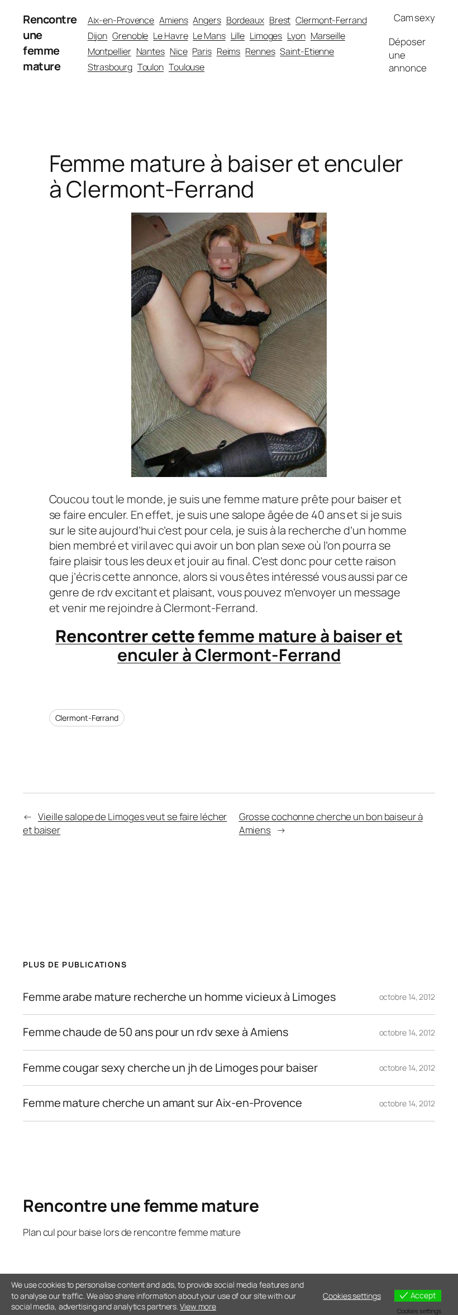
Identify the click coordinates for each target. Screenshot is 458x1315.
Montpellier (109, 51)
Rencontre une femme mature (50, 43)
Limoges (266, 36)
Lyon (296, 36)
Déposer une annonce (407, 55)
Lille (238, 36)
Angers (207, 20)
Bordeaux (245, 20)
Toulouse (186, 67)
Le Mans (209, 36)
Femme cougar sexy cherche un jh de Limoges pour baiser (170, 1068)
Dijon (98, 36)
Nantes (150, 51)
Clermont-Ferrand (330, 20)
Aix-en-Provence (121, 20)
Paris (202, 51)
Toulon (150, 67)
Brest (280, 20)
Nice (179, 51)
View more (198, 1306)
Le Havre (170, 36)
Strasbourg (110, 67)
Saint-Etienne (307, 51)
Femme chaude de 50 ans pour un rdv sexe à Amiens (155, 1032)
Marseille (328, 36)
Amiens (173, 20)
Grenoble (130, 36)
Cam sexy (414, 17)
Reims (229, 51)
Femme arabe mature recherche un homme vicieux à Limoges (179, 997)
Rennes (260, 51)
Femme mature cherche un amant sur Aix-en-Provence (162, 1103)
